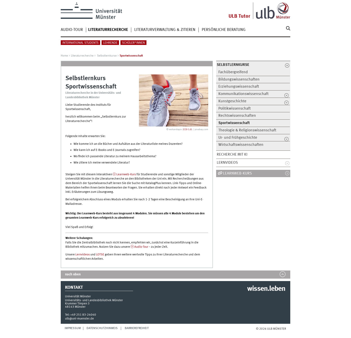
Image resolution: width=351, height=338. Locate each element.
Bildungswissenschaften (239, 79)
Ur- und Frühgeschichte (237, 138)
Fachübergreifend (233, 72)
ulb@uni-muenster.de (79, 318)
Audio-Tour (72, 30)
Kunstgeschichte (232, 101)
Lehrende (110, 43)
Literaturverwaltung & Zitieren (164, 30)
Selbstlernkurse (107, 55)
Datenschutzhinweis (102, 328)
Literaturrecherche (82, 55)
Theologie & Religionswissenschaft (247, 130)
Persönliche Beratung (224, 30)
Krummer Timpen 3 (77, 303)
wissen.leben (266, 289)
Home (64, 55)
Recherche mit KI (232, 154)
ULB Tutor (239, 16)
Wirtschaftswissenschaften (240, 145)
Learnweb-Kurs (126, 174)
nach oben (73, 274)
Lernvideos (227, 163)
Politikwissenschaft (234, 108)
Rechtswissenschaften (237, 116)
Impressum (73, 328)
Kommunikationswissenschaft (243, 94)
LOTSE (100, 254)
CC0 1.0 (187, 129)
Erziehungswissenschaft (238, 86)
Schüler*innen (133, 43)
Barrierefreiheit (137, 328)
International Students (80, 43)
